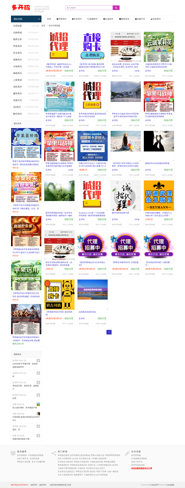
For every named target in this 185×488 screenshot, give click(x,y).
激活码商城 (85, 455)
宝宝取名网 (34, 458)
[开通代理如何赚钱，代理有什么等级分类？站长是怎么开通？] (159, 210)
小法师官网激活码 (103, 465)
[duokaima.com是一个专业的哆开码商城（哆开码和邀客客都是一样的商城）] (92, 207)
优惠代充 (17, 100)
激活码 (92, 471)
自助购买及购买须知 (87, 312)
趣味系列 (17, 93)
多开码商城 (22, 455)
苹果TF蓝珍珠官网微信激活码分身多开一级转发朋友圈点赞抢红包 (26, 164)
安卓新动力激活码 (65, 462)
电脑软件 (94, 19)
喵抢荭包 (125, 19)
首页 (49, 19)
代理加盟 (17, 26)
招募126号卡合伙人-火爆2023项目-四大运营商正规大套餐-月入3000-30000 (92, 166)
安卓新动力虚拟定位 (66, 471)
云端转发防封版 (96, 462)
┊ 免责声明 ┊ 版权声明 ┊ (38, 485)
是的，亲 (16, 429)
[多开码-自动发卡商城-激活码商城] (21, 10)
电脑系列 (17, 59)
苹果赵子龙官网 (23, 462)
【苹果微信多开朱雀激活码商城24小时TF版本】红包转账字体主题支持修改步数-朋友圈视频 (26, 252)
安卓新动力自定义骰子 (95, 468)
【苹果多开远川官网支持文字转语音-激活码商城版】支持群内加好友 (26, 296)
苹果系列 (17, 46)
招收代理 (68, 71)
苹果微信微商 (109, 462)
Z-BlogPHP (154, 485)
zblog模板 (170, 485)
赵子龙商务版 (102, 475)
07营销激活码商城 (35, 455)
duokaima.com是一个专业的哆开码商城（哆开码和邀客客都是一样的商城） (92, 215)
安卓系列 (17, 53)
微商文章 (17, 39)
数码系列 (17, 114)
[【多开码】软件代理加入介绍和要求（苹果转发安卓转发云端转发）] (126, 151)
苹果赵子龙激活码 (81, 462)
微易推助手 (78, 475)
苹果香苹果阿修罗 (112, 455)
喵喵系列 (17, 73)
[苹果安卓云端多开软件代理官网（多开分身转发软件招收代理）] (126, 101)
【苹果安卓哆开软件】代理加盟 (125, 262)
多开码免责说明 (138, 465)
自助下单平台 (22, 458)
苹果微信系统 (63, 455)
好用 (14, 398)
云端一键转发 (113, 471)
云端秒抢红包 (89, 475)
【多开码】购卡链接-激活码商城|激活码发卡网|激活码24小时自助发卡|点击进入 (92, 67)
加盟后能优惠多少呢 (21, 439)
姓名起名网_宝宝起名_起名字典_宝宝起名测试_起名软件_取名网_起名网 (125, 67)
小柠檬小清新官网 (98, 458)
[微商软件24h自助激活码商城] (159, 151)
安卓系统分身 (84, 458)
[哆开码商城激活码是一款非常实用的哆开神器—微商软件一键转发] (59, 200)
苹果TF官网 (101, 471)
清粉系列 (17, 87)
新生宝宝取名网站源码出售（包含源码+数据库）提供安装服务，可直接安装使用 (59, 265)
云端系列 (17, 66)
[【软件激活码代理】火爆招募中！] (159, 258)
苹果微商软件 (63, 465)
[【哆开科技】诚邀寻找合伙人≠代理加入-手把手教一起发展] (59, 58)
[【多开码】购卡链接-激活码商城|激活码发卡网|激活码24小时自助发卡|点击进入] (92, 59)
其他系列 (156, 19)
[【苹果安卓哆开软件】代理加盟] (126, 258)
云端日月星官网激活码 (67, 468)
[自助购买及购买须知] (92, 299)
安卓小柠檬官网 (38, 462)
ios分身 (75, 458)
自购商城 (17, 32)
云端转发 (81, 468)
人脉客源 (17, 80)
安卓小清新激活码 (65, 475)
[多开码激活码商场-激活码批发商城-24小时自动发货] (92, 108)
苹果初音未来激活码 (78, 465)
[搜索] (116, 8)
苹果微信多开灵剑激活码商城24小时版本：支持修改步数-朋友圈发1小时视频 (26, 340)
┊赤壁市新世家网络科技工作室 (59, 485)
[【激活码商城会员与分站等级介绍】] (92, 258)
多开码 (115, 465)
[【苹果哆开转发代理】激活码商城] (59, 309)
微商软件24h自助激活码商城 (157, 163)
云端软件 (109, 19)
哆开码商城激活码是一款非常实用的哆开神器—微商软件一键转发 (59, 215)
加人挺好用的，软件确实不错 (24, 408)
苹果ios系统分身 (97, 455)
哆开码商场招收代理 (120, 213)
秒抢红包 (91, 465)
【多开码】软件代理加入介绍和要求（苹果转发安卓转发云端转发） (125, 166)
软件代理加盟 (54, 26)
